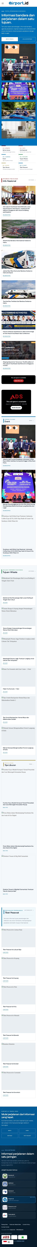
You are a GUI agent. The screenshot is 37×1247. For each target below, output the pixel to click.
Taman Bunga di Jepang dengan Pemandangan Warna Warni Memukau (17, 629)
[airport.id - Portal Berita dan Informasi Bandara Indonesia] (18, 3)
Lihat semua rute (29, 910)
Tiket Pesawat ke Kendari (10, 1064)
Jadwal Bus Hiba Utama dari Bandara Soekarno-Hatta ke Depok (18, 272)
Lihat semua (32, 180)
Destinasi (9, 1135)
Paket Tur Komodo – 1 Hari (11, 689)
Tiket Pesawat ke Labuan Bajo (12, 950)
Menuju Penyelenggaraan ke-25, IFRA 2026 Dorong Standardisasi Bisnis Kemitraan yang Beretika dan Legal (18, 86)
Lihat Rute (5, 952)
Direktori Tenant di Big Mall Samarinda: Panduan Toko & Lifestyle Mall (18, 890)
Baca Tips (5, 807)
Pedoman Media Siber (15, 1224)
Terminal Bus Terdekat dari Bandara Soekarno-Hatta (17, 302)
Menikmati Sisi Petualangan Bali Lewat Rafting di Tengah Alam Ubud (18, 111)
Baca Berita (18, 77)
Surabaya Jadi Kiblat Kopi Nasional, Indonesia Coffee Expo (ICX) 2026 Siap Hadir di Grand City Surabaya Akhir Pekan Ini (18, 551)
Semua (31, 420)
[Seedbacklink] (14, 1237)
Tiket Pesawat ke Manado (11, 1035)
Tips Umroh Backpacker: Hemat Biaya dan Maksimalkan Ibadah (16, 718)
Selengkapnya (6, 215)
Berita (9, 1130)
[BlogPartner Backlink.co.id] (22, 1237)
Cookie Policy (26, 1224)
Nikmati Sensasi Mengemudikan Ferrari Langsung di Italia (18, 749)
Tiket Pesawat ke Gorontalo (11, 1092)
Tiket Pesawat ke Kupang (10, 978)
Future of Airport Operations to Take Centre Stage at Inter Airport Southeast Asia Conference (18, 332)
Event (27, 1130)
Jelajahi (5, 602)
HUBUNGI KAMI (20, 1241)
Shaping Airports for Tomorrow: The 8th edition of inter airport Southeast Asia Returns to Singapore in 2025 (18, 363)
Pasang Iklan (4, 1224)
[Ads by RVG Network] (5, 1237)
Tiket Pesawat (27, 1135)
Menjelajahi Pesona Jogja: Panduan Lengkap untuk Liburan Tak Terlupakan (18, 659)
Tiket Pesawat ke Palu (9, 1007)
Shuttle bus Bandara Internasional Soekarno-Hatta (17, 241)
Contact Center (5, 1227)
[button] (2, 3)
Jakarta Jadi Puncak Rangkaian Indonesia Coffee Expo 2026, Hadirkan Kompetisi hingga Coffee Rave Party (18, 65)
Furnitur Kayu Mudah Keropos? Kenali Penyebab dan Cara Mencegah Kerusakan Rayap (18, 131)
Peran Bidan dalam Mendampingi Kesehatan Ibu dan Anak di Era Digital (18, 847)
